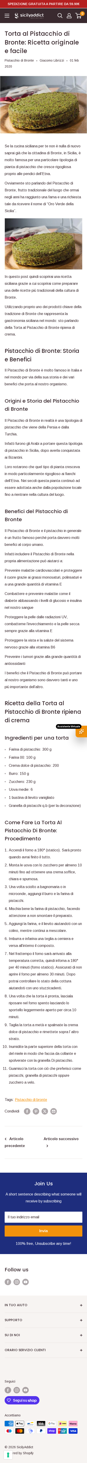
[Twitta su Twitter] (45, 1111)
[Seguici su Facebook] (8, 1281)
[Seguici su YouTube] (25, 1281)
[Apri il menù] (7, 16)
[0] (78, 15)
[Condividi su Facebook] (27, 1111)
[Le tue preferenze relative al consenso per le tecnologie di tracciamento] (8, 1455)
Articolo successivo (61, 1139)
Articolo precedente (15, 1142)
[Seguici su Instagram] (16, 1281)
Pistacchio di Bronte (19, 60)
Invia (43, 1231)
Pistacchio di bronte (31, 1100)
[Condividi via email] (53, 1111)
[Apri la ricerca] (60, 15)
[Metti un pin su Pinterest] (36, 1111)
